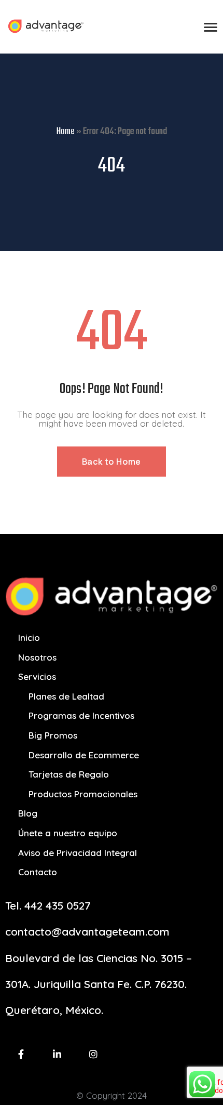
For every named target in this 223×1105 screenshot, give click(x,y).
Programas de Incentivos (81, 715)
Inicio (29, 637)
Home (66, 131)
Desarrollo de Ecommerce (84, 754)
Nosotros (37, 657)
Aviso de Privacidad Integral (77, 852)
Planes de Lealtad (66, 696)
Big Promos (53, 735)
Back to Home (112, 461)
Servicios (37, 676)
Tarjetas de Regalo (69, 774)
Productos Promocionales (83, 793)
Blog (27, 813)
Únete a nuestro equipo (67, 832)
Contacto (37, 871)
